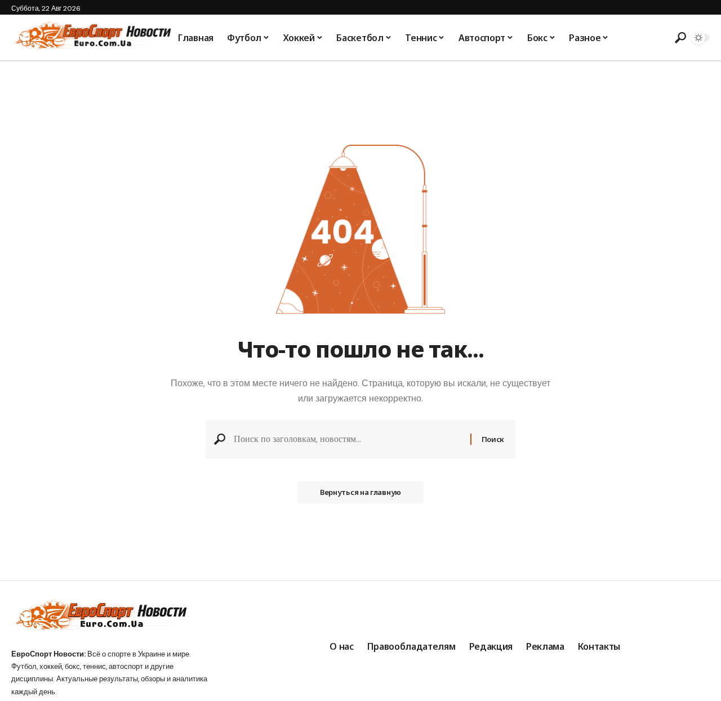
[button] (679, 38)
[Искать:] (347, 439)
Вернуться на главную (360, 492)
